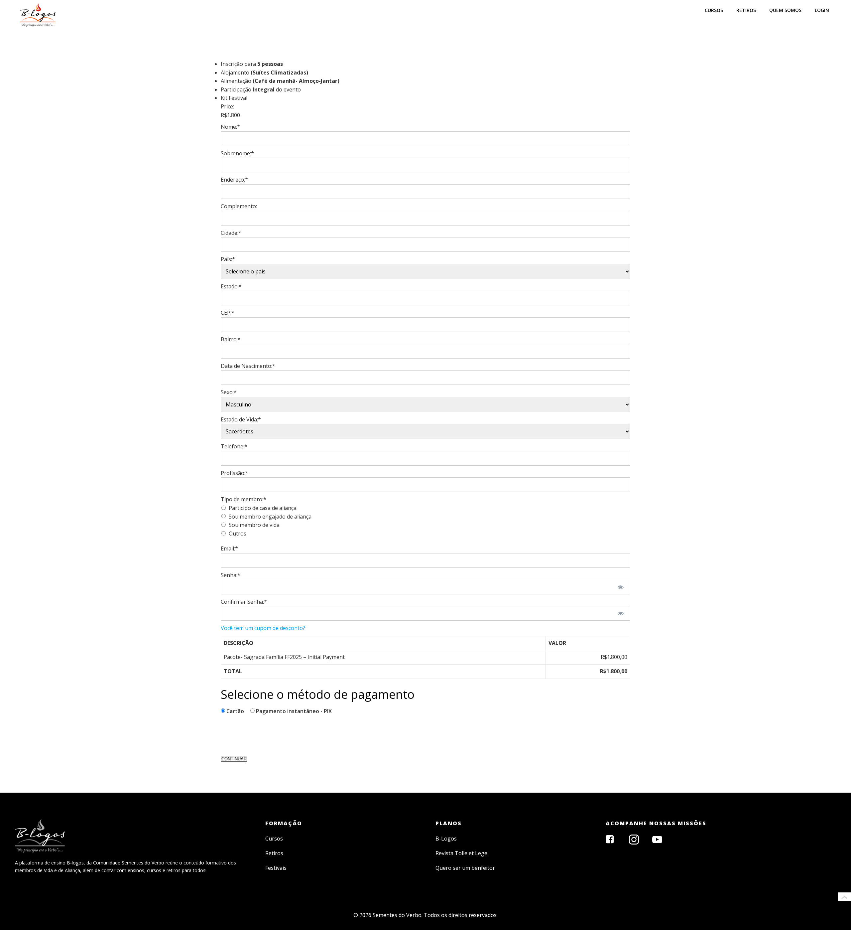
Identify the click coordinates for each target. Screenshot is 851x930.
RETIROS (746, 10)
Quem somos (785, 10)
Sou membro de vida (254, 525)
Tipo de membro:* (243, 499)
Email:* (229, 548)
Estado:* (231, 286)
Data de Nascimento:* (248, 366)
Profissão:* (234, 473)
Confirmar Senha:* (244, 601)
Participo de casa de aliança (263, 508)
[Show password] (620, 587)
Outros (237, 533)
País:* (228, 259)
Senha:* (230, 575)
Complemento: (239, 206)
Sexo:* (229, 392)
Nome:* (230, 126)
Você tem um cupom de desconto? (263, 628)
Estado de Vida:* (241, 419)
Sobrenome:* (237, 153)
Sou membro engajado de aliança (270, 516)
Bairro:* (231, 339)
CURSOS (714, 10)
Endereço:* (234, 179)
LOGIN (822, 10)
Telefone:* (234, 446)
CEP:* (227, 312)
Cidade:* (231, 232)
